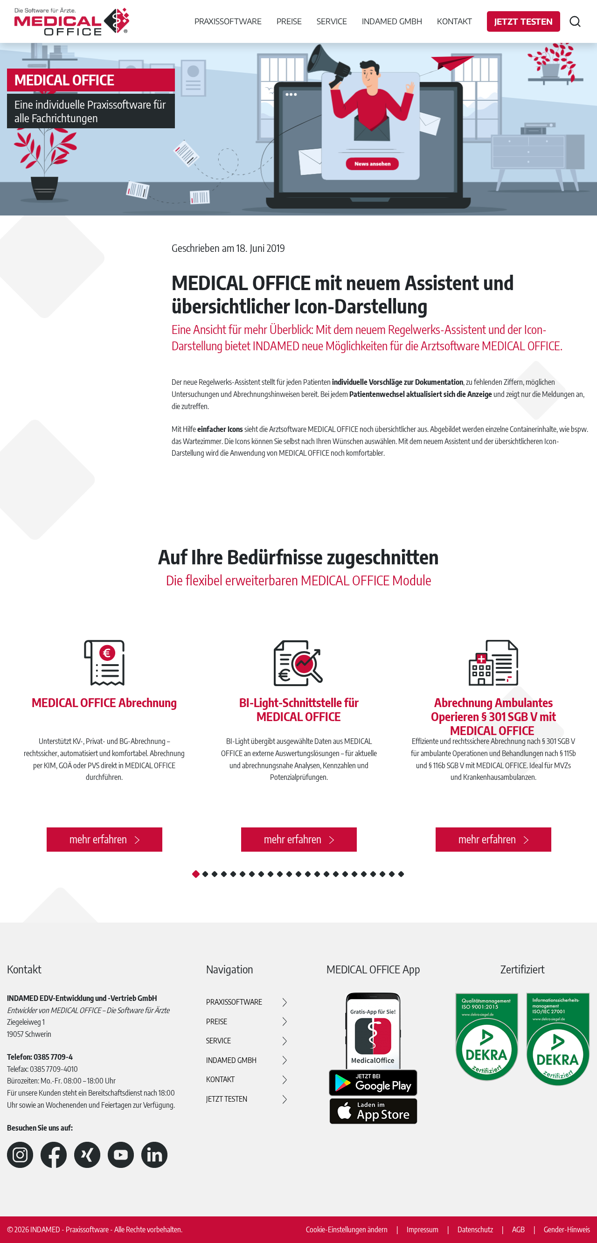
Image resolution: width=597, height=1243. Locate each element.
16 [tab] (336, 874)
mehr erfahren (98, 839)
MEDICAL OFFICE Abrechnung (104, 702)
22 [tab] (392, 874)
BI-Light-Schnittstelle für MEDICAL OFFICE (299, 709)
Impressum (422, 1229)
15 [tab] (326, 874)
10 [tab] (280, 874)
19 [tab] (364, 874)
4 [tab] (224, 874)
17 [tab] (345, 874)
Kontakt (454, 21)
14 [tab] (317, 874)
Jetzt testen (523, 21)
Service (218, 1040)
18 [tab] (354, 874)
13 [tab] (308, 874)
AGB (518, 1229)
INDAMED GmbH (231, 1060)
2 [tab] (205, 874)
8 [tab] (261, 874)
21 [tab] (382, 874)
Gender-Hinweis (567, 1229)
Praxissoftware (234, 1002)
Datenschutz (475, 1229)
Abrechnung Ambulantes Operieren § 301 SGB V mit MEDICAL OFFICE (493, 716)
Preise (216, 1021)
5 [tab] (233, 874)
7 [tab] (252, 874)
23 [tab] (401, 874)
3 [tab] (214, 874)
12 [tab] (298, 874)
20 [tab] (373, 874)
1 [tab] (196, 874)
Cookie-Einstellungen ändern (347, 1229)
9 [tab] (270, 874)
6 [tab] (242, 874)
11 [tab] (289, 874)
